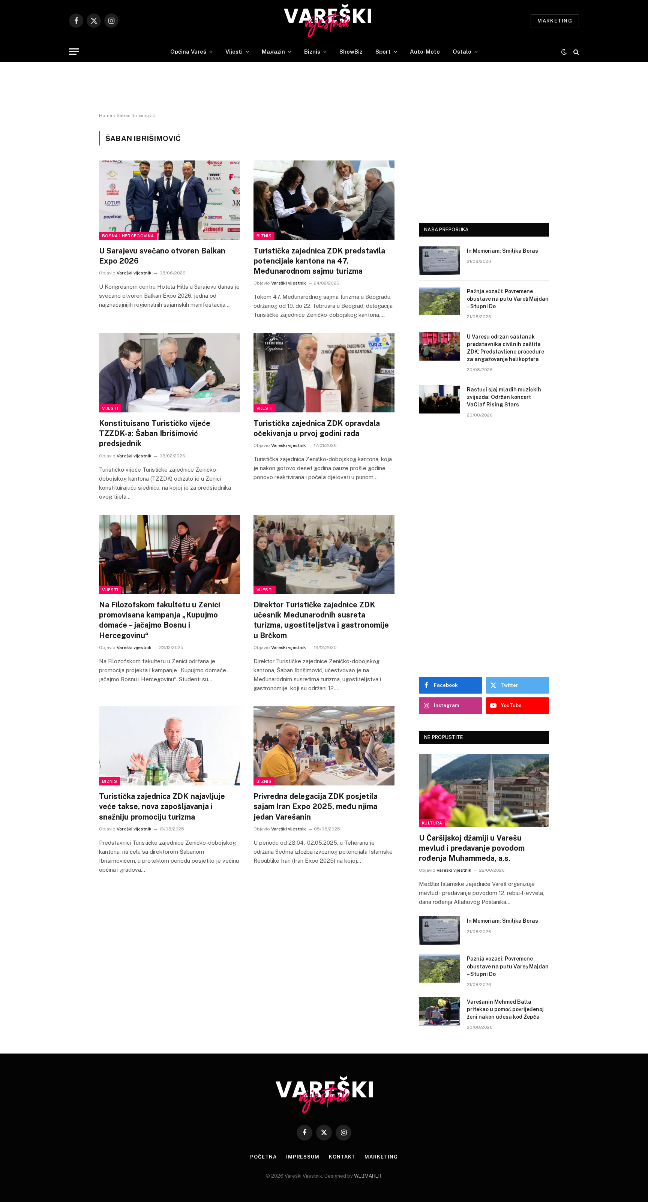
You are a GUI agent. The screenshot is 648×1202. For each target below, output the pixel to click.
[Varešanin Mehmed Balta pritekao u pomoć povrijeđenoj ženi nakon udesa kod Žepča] (439, 1011)
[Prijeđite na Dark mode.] (564, 52)
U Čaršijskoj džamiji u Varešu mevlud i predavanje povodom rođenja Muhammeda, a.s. (472, 848)
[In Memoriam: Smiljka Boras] (439, 260)
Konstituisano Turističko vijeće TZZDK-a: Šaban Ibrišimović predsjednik (154, 433)
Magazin (273, 51)
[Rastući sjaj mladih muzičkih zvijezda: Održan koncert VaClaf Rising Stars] (439, 399)
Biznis (312, 51)
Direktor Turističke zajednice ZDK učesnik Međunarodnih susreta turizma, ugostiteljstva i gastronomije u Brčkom (321, 620)
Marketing (554, 21)
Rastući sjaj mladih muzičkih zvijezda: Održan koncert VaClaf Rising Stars (504, 397)
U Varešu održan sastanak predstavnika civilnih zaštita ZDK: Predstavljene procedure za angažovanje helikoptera (505, 348)
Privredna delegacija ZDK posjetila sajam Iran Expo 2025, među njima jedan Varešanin (316, 806)
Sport (383, 51)
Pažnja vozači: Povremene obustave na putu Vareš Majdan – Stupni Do (508, 298)
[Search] (575, 51)
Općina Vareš (188, 51)
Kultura (432, 823)
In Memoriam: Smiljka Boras (502, 251)
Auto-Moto (425, 51)
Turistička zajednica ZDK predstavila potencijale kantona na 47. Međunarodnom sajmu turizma (319, 261)
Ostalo (462, 51)
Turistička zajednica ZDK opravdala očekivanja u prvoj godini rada (317, 428)
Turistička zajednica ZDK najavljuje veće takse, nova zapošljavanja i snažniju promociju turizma (162, 806)
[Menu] (74, 51)
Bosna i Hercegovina (128, 236)
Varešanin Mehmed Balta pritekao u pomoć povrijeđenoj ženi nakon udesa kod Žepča (505, 1009)
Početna (263, 1157)
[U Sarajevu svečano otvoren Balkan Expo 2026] (169, 200)
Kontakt (342, 1157)
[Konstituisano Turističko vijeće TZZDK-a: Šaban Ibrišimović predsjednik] (169, 372)
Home (105, 115)
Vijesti (234, 51)
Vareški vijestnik (134, 273)
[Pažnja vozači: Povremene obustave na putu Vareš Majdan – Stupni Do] (439, 301)
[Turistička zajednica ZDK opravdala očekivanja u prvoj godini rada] (324, 372)
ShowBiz (351, 51)
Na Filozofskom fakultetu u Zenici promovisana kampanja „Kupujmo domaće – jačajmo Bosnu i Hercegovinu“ (159, 620)
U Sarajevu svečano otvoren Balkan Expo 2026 (162, 255)
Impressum (303, 1157)
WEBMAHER (367, 1176)
